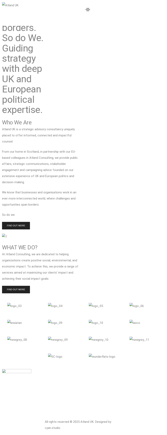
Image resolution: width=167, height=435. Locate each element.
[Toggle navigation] (88, 9)
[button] (16, 225)
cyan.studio (52, 428)
